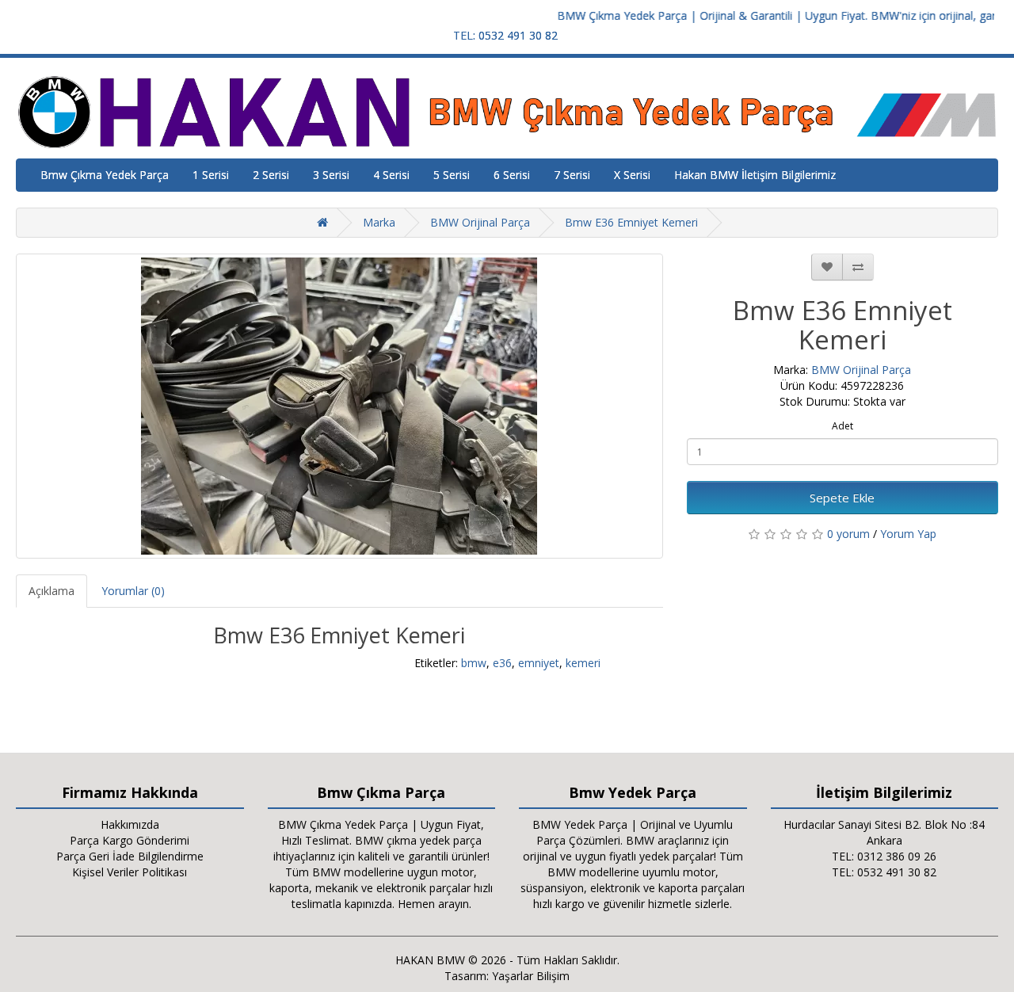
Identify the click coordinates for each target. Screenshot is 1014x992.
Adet (842, 426)
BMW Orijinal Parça (480, 222)
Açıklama (51, 590)
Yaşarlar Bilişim (531, 975)
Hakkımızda (130, 824)
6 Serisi (512, 174)
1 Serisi (211, 174)
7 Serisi (572, 174)
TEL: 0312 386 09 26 (884, 856)
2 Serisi (271, 174)
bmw (473, 662)
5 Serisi (451, 174)
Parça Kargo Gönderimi (129, 840)
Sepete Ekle (842, 498)
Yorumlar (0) (133, 590)
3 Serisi (331, 174)
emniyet (538, 662)
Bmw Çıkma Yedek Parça (104, 174)
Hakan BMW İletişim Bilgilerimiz (755, 174)
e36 (502, 662)
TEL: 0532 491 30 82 (505, 35)
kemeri (583, 662)
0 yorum (848, 533)
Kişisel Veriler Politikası (129, 871)
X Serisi (632, 174)
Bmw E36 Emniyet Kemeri (631, 222)
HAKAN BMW (430, 959)
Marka (379, 222)
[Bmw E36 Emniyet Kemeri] (339, 406)
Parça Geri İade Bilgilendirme (130, 856)
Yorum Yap (908, 533)
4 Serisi (391, 174)
